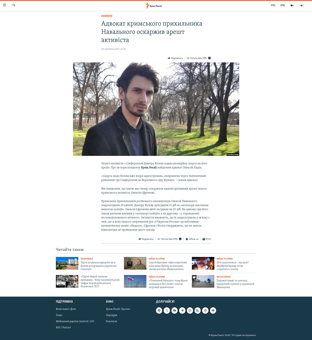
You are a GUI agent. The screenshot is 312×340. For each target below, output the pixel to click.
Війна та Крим (157, 259)
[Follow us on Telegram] (182, 310)
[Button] (175, 58)
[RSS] (198, 310)
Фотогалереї (223, 277)
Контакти (111, 321)
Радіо (59, 315)
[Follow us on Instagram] (190, 310)
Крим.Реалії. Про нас (118, 309)
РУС (273, 5)
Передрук (111, 315)
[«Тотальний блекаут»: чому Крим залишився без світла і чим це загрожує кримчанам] (135, 281)
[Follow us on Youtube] (174, 310)
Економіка (87, 259)
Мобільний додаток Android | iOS (75, 321)
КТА (282, 5)
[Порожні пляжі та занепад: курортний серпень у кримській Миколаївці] (203, 281)
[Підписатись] (213, 310)
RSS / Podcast (63, 327)
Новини (106, 16)
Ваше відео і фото (66, 309)
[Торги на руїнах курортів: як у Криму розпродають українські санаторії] (67, 263)
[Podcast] (205, 310)
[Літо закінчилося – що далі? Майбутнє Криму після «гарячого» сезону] (203, 263)
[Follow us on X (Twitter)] (167, 310)
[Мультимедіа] (292, 5)
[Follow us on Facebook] (159, 310)
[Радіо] (302, 5)
